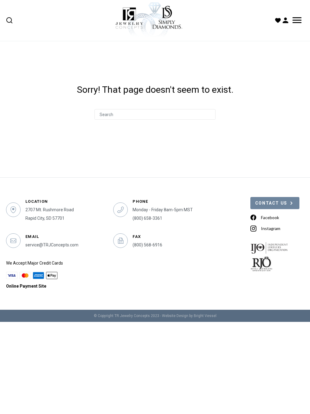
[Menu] (297, 20)
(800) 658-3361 (147, 218)
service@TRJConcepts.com (51, 244)
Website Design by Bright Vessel (189, 316)
